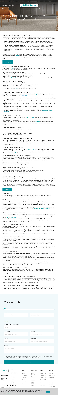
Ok (47, 391)
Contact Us (7, 189)
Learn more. (8, 392)
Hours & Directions (42, 5)
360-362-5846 (20, 2)
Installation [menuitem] (42, 385)
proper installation (29, 117)
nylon (13, 141)
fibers (17, 88)
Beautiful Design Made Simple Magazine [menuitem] (33, 381)
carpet (17, 55)
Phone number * (7, 331)
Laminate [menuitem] (24, 381)
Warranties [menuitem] (42, 383)
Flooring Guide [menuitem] (43, 377)
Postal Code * (6, 338)
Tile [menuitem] (23, 383)
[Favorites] (42, 9)
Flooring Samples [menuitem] (33, 377)
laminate (35, 149)
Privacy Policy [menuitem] (52, 386)
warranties (37, 121)
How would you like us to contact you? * (11, 324)
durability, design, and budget (31, 94)
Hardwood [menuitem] (24, 377)
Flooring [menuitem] (23, 373)
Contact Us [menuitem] (51, 380)
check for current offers (11, 217)
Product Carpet (20, 10)
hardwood (29, 149)
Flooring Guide (12, 10)
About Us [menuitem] (51, 373)
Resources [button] (11, 5)
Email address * (33, 331)
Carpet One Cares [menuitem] (51, 378)
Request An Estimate (51, 5)
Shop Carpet (8, 62)
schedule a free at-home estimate (42, 208)
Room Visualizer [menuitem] (33, 374)
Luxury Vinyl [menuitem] (24, 375)
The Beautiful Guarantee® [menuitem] (43, 380)
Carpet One (4, 10)
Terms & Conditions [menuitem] (51, 383)
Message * (6, 345)
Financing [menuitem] (24, 388)
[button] (40, 9)
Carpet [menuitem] (23, 379)
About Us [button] (4, 8)
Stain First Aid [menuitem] (43, 375)
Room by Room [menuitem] (52, 375)
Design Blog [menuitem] (33, 385)
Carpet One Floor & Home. (9, 387)
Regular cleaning (15, 77)
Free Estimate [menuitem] (25, 385)
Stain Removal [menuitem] (43, 373)
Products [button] (4, 5)
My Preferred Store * (34, 338)
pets (16, 152)
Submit (29, 361)
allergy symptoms (21, 261)
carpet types (24, 95)
